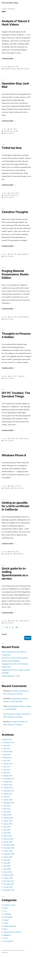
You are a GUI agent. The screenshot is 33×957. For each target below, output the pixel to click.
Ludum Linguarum (9, 926)
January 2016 (7, 752)
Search (4, 634)
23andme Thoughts (15, 212)
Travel (5, 938)
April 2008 (7, 869)
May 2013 (6, 773)
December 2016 (8, 742)
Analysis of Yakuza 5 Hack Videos (16, 22)
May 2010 (6, 809)
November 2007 (8, 884)
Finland (6, 920)
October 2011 (8, 788)
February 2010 (8, 818)
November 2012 (8, 779)
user (5, 66)
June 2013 (6, 770)
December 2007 (8, 881)
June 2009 (6, 827)
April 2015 (7, 755)
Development (7, 68)
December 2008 (8, 845)
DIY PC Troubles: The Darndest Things (16, 394)
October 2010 (8, 800)
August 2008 (7, 857)
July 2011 (6, 797)
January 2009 (7, 842)
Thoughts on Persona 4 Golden (16, 335)
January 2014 (7, 764)
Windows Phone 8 (14, 455)
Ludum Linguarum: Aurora (11, 676)
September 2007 (8, 890)
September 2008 (8, 854)
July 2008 (6, 860)
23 (17, 627)
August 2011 (7, 794)
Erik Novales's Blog (10, 3)
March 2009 (7, 836)
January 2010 (7, 821)
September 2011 (8, 791)
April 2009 (7, 833)
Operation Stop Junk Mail (15, 85)
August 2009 (7, 824)
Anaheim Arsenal (9, 905)
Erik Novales (7, 714)
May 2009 (6, 830)
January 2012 (7, 785)
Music (5, 929)
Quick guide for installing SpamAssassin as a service (15, 573)
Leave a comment (24, 68)
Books (5, 908)
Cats (4, 911)
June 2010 (6, 806)
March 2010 (7, 815)
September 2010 (8, 803)
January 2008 (7, 878)
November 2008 (8, 848)
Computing (7, 195)
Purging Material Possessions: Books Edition (15, 274)
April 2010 (7, 812)
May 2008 (6, 866)
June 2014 (6, 761)
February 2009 (8, 839)
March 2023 (7, 739)
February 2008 (8, 875)
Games (14, 68)
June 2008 (6, 863)
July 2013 (6, 767)
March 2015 (7, 758)
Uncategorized (24, 254)
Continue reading (9, 58)
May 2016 (6, 749)
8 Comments (19, 553)
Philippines (7, 935)
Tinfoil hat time (12, 148)
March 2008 (7, 872)
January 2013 (7, 776)
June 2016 (6, 745)
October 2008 (8, 851)
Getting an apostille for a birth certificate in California (15, 506)
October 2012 (8, 782)
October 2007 (8, 887)
